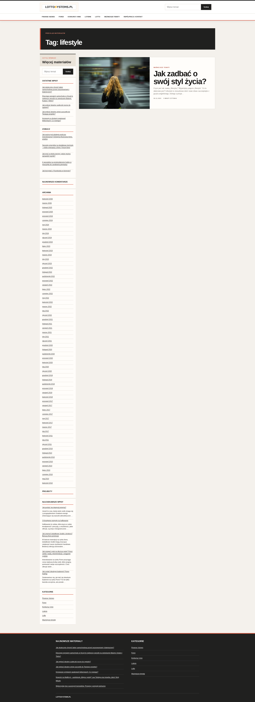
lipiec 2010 (46, 470)
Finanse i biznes (48, 17)
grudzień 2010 (47, 449)
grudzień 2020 (47, 345)
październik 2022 (48, 276)
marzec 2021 (47, 332)
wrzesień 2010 (47, 462)
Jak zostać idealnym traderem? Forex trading (55, 573)
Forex (61, 17)
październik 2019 (48, 384)
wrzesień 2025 (47, 212)
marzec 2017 (47, 427)
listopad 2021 (47, 324)
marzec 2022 (47, 307)
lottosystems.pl (63, 697)
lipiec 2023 (46, 246)
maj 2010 (45, 479)
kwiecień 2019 (47, 397)
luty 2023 (45, 259)
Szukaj (206, 7)
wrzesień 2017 (47, 401)
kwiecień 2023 (47, 251)
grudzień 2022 (47, 268)
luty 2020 (45, 367)
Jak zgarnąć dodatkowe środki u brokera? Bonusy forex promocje (57, 535)
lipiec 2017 (46, 410)
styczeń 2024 (47, 238)
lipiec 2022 (46, 289)
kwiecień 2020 (47, 362)
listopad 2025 (47, 207)
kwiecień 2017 (47, 423)
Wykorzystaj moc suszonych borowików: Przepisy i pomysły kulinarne (81, 686)
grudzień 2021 (47, 319)
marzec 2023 (47, 255)
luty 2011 (45, 440)
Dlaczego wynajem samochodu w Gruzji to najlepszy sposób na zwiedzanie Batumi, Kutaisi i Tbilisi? (57, 98)
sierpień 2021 (47, 328)
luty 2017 (45, 431)
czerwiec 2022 (47, 294)
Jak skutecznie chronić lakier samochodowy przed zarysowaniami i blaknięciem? (55, 89)
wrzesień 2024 (47, 216)
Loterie (88, 17)
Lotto (97, 17)
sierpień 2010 (47, 466)
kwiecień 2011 (47, 436)
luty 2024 (45, 233)
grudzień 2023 (47, 242)
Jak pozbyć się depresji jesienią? (54, 507)
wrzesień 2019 (47, 388)
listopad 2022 (47, 272)
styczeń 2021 (47, 341)
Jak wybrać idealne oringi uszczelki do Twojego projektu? (76, 667)
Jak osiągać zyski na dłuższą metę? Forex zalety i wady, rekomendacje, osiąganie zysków (57, 554)
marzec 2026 (47, 203)
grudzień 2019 (47, 375)
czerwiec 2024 (47, 220)
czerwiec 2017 (47, 414)
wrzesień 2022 (47, 281)
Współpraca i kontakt (133, 17)
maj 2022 (45, 298)
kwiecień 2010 (47, 483)
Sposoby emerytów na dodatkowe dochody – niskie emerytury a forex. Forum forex (57, 146)
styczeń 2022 (47, 315)
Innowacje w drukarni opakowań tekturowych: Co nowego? (77, 672)
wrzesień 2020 (47, 358)
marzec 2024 (47, 229)
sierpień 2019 (47, 393)
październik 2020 (48, 354)
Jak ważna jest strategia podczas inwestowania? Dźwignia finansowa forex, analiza (57, 137)
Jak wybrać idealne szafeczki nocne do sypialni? (73, 662)
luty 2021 (45, 337)
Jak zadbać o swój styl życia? (180, 77)
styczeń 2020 (47, 371)
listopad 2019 (47, 380)
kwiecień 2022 (47, 302)
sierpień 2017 (47, 405)
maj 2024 (45, 225)
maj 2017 (45, 418)
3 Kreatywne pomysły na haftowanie (55, 521)
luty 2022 (45, 311)
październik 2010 (48, 457)
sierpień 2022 (47, 285)
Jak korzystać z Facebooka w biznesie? (56, 171)
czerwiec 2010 (47, 474)
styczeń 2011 (47, 444)
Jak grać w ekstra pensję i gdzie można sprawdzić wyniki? (56, 155)
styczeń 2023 (47, 263)
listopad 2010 (47, 453)
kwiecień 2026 (47, 199)
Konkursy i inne (74, 17)
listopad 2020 (47, 349)
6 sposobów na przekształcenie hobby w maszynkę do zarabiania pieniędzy (56, 163)
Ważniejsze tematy (112, 17)
